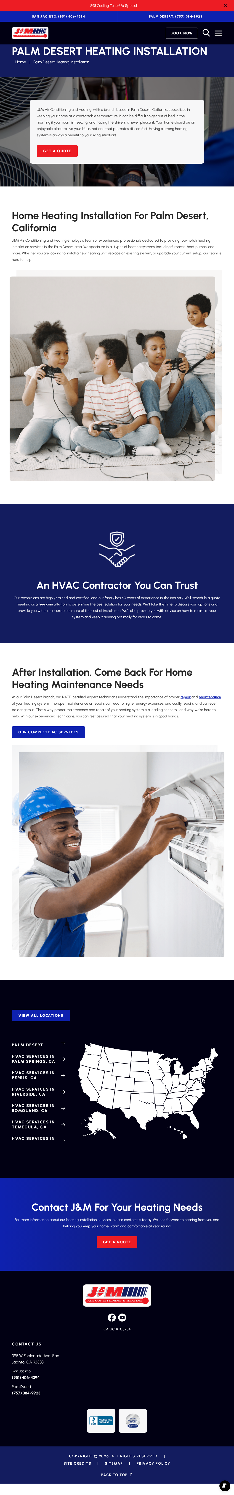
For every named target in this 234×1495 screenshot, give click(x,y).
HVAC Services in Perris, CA (33, 1075)
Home (20, 62)
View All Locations (41, 1015)
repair (186, 697)
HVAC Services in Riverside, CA (33, 1092)
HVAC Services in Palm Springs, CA (34, 1059)
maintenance (210, 697)
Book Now (181, 33)
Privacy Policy (153, 1463)
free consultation (53, 604)
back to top (115, 1475)
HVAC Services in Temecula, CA (33, 1125)
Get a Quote (57, 151)
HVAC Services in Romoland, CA (33, 1108)
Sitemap (114, 1463)
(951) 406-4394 (58, 16)
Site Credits (77, 1463)
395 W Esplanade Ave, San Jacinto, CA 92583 (35, 1359)
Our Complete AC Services (48, 732)
